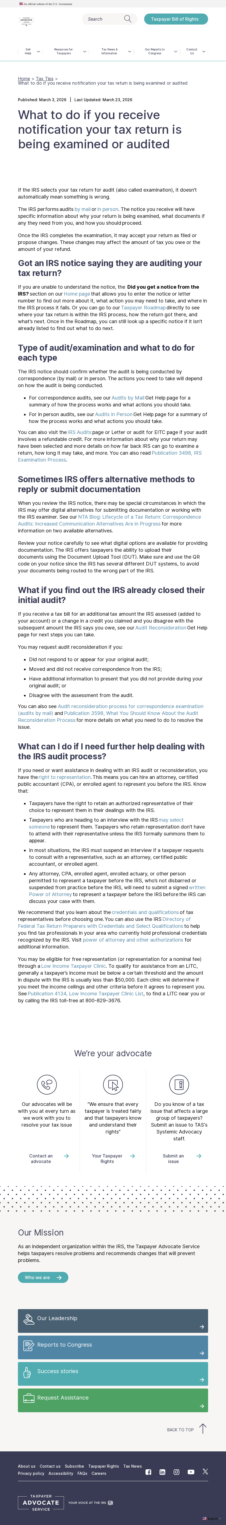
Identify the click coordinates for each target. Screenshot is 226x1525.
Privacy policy (31, 1473)
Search (95, 19)
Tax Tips (44, 78)
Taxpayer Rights (103, 1466)
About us (27, 1466)
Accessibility (61, 1473)
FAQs (82, 1473)
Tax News (132, 1466)
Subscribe (74, 1466)
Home (24, 78)
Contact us (50, 1466)
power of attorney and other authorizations (133, 940)
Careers (99, 1473)
